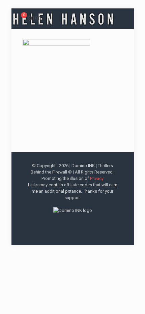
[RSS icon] (90, 222)
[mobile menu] (136, 16)
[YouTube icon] (68, 222)
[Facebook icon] (54, 222)
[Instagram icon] (76, 222)
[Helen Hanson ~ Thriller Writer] (63, 18)
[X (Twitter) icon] (61, 222)
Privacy (97, 178)
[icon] (83, 222)
